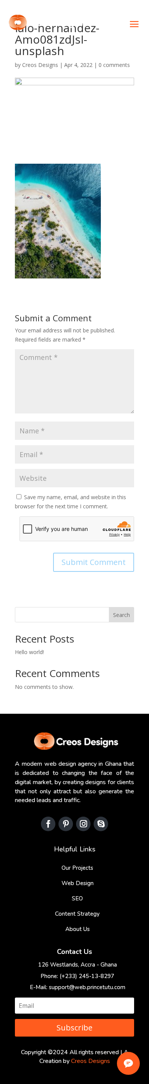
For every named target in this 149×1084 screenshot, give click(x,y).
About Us (77, 929)
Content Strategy (77, 914)
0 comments (114, 64)
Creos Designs (40, 64)
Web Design (78, 883)
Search (121, 614)
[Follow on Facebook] (48, 824)
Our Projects (77, 868)
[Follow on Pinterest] (65, 824)
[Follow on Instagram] (83, 824)
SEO (77, 898)
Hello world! (29, 652)
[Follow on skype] (101, 824)
